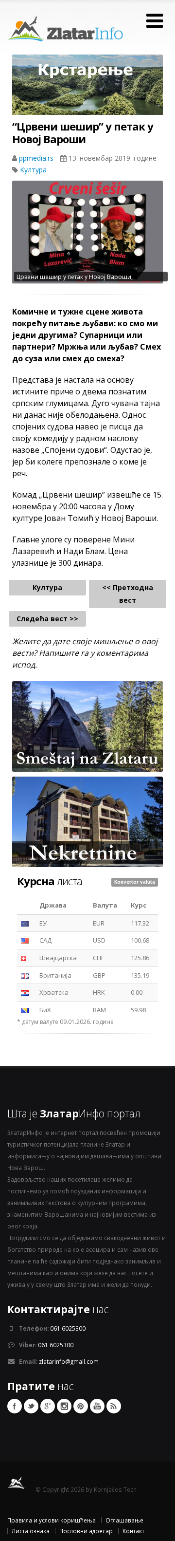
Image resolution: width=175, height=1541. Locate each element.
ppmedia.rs (37, 158)
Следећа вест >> (47, 618)
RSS (113, 1406)
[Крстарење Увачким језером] (87, 92)
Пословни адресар (86, 1531)
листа (49, 880)
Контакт (133, 1531)
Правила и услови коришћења (51, 1520)
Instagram (64, 1406)
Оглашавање (124, 1520)
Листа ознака (31, 1531)
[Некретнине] (87, 821)
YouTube (97, 1406)
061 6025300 (68, 1328)
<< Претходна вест (127, 594)
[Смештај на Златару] (87, 726)
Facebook (14, 1406)
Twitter (31, 1406)
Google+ (47, 1406)
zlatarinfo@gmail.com (69, 1361)
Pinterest (80, 1406)
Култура (33, 169)
